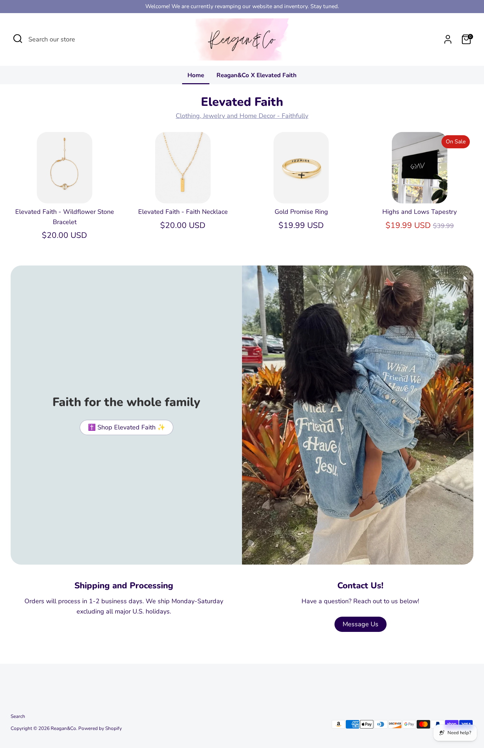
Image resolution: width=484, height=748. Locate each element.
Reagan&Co (63, 728)
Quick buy (65, 191)
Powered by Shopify (100, 728)
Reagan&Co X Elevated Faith (256, 75)
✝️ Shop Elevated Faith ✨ (126, 427)
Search (18, 716)
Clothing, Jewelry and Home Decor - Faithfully (242, 116)
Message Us (360, 624)
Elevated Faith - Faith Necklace (183, 211)
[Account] (448, 39)
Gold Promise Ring (301, 211)
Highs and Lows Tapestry (419, 211)
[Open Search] (18, 39)
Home (195, 75)
